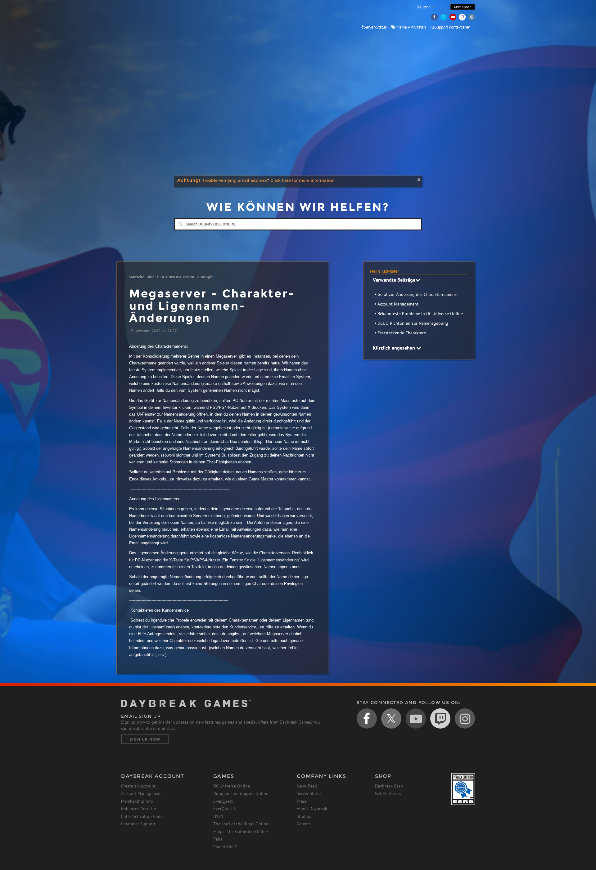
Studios (304, 816)
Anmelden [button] (463, 7)
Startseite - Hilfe (141, 276)
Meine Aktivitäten (410, 27)
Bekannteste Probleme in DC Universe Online (420, 313)
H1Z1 (218, 816)
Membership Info (137, 801)
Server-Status (375, 27)
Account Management (397, 304)
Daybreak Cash (389, 786)
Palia (218, 839)
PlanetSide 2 (225, 847)
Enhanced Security (138, 808)
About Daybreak (312, 808)
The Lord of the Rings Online (240, 824)
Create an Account (138, 786)
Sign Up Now (144, 739)
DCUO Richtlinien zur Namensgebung (412, 323)
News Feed (307, 786)
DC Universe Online (231, 786)
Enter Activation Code (142, 816)
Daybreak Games (149, 17)
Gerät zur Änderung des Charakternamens (417, 294)
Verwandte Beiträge (394, 280)
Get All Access (388, 793)
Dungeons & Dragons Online (240, 793)
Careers (304, 824)
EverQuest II (225, 808)
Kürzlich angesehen (394, 348)
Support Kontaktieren (452, 27)
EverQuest (223, 801)
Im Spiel (207, 276)
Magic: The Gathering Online (240, 831)
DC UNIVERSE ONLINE (177, 276)
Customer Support (138, 824)
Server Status (309, 793)
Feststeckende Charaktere (401, 333)
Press (302, 801)
